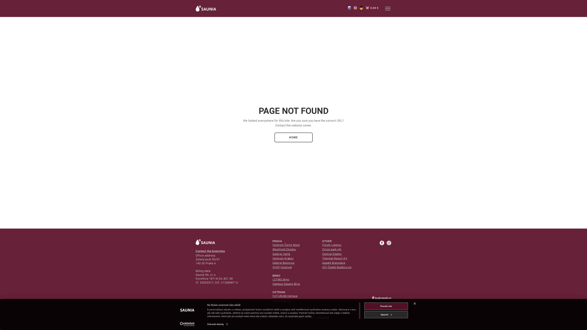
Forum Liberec (332, 245)
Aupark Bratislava (333, 262)
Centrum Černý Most (286, 245)
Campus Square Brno (286, 284)
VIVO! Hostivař (282, 267)
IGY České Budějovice (337, 267)
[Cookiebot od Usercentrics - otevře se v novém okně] (187, 324)
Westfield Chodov (284, 249)
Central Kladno (332, 254)
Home (293, 137)
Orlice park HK (331, 249)
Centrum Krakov (283, 258)
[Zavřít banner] (415, 303)
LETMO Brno (281, 279)
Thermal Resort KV (334, 258)
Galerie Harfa (281, 254)
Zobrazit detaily (215, 324)
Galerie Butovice (284, 262)
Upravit (384, 314)
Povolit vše (386, 306)
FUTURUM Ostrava (285, 296)
